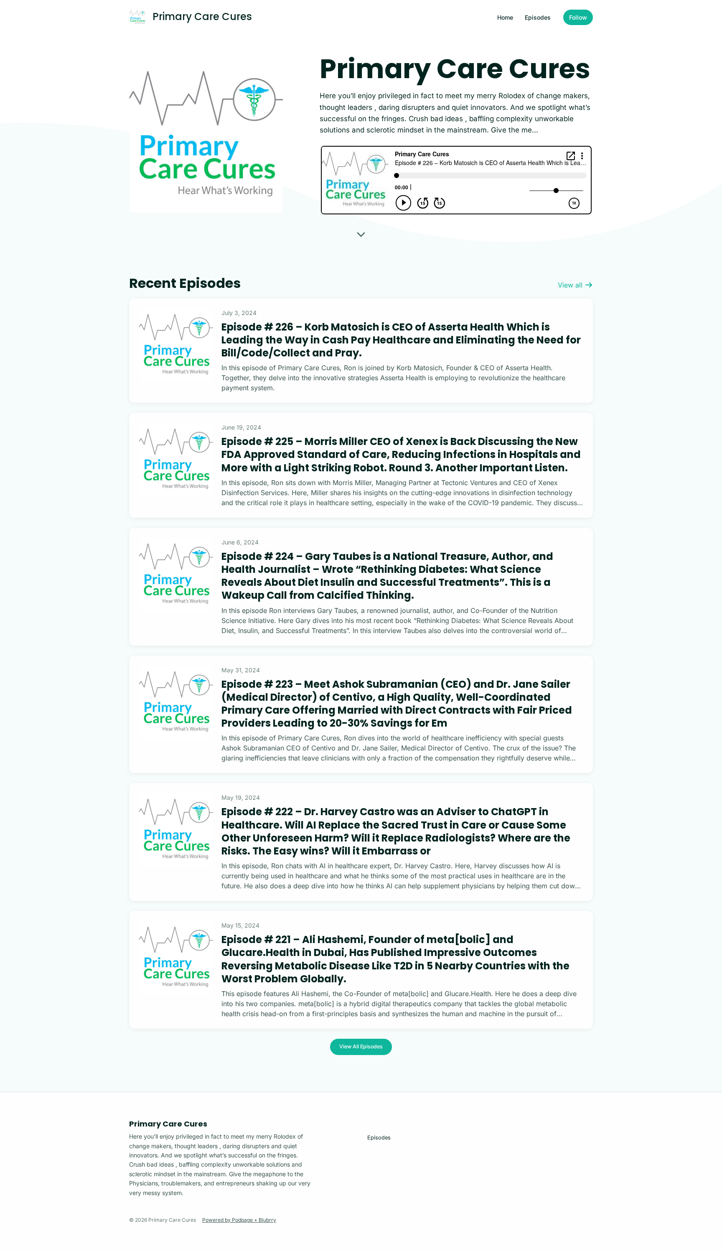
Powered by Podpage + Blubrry (239, 1220)
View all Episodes (361, 1046)
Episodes (538, 17)
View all (571, 285)
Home (505, 17)
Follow (578, 17)
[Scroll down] (361, 234)
